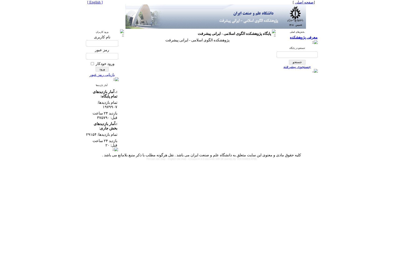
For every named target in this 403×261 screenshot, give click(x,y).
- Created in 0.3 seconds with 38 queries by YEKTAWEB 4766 (222, 158)
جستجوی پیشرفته (297, 67)
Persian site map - (157, 158)
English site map (177, 158)
